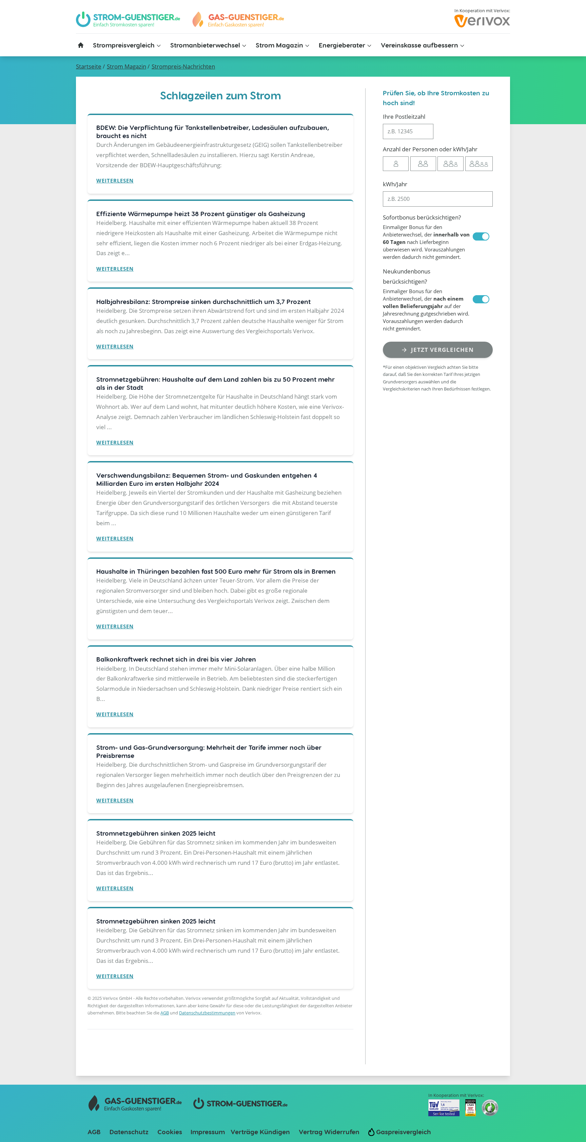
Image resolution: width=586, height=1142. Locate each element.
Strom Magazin (126, 66)
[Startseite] (80, 45)
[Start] (238, 19)
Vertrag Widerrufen (329, 1132)
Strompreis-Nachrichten (183, 66)
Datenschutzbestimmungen (207, 1013)
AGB (164, 1013)
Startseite (88, 66)
